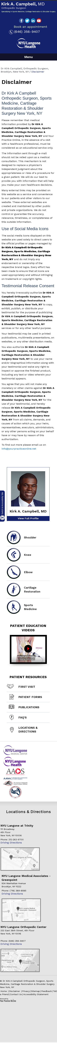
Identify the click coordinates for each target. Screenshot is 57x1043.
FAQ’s (22, 717)
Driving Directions (11, 842)
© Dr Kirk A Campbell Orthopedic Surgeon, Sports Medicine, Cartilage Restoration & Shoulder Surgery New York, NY (27, 984)
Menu (28, 57)
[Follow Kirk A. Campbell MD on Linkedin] (33, 20)
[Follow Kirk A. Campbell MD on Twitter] (27, 20)
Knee (27, 554)
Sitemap (35, 991)
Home (4, 991)
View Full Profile (28, 518)
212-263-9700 (16, 839)
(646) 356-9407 (27, 32)
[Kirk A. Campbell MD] (28, 7)
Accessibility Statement (35, 994)
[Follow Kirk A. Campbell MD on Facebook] (21, 20)
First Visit (26, 686)
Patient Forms (30, 697)
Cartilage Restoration (32, 589)
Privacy (26, 991)
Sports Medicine (30, 607)
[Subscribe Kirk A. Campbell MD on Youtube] (39, 20)
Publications (28, 707)
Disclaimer (15, 991)
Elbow (28, 572)
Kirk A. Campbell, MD (28, 511)
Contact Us (16, 994)
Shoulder (30, 537)
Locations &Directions (28, 729)
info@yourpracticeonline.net (19, 448)
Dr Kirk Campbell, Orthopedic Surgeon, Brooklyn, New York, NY (25, 70)
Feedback (46, 991)
